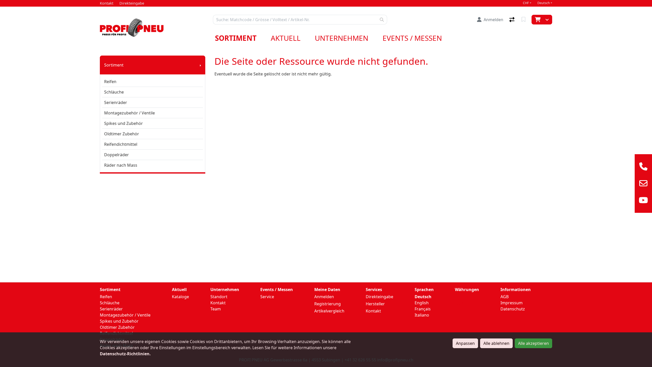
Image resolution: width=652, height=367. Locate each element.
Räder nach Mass (120, 165)
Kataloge (180, 296)
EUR (459, 303)
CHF (526, 3)
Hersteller (375, 304)
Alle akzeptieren (533, 343)
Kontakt (218, 303)
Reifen (110, 81)
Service (267, 296)
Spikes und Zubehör (123, 123)
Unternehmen (341, 38)
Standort (218, 296)
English (422, 303)
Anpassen (465, 343)
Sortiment (235, 38)
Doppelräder (116, 155)
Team (215, 309)
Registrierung (327, 304)
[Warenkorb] (537, 19)
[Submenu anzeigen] (200, 65)
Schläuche (114, 92)
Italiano (422, 315)
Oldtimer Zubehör (121, 134)
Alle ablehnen (496, 343)
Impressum (511, 303)
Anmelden (324, 296)
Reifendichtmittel (120, 144)
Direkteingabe (379, 296)
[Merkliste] (524, 20)
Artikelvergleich (329, 311)
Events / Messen (412, 38)
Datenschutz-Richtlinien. (125, 354)
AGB (504, 296)
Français (423, 309)
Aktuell (286, 38)
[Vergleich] (512, 20)
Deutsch (543, 3)
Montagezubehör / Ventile (129, 113)
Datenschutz (512, 309)
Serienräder (115, 102)
